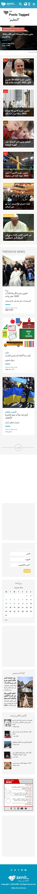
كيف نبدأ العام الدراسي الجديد (18, 355)
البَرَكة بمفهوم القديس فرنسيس (22, 763)
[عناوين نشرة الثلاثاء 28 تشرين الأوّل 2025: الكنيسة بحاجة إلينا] (18, 72)
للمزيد (18, 447)
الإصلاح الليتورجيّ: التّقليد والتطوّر (22, 742)
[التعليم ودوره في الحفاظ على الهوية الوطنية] (18, 134)
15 (27, 603)
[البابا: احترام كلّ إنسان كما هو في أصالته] (18, 196)
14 (22, 603)
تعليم (7, 353)
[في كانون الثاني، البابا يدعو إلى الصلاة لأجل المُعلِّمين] (18, 227)
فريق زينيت (8, 431)
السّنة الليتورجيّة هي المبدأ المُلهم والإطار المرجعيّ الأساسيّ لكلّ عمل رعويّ (10, 698)
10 (6, 603)
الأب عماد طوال (9, 369)
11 (10, 603)
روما (5, 60)
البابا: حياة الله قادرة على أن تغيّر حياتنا (22, 733)
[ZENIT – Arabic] (10, 4)
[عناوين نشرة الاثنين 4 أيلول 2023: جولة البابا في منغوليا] (18, 165)
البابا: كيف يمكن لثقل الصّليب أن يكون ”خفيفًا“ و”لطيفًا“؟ (22, 753)
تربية (5, 122)
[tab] (11, 781)
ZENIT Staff (6, 45)
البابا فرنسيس (8, 184)
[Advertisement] (18, 479)
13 (18, 603)
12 (14, 603)
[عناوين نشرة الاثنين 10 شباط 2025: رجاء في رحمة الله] (18, 103)
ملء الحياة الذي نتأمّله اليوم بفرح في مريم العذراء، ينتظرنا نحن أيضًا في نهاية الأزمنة (10, 683)
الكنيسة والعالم (10, 412)
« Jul (5, 620)
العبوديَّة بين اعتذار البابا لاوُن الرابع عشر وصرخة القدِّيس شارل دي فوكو (22, 722)
